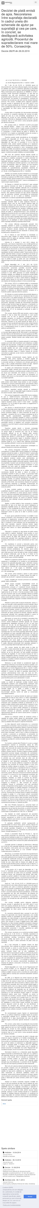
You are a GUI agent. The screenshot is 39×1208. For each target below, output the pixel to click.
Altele (4, 1104)
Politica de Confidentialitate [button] (12, 1205)
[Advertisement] (16, 67)
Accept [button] (30, 1196)
